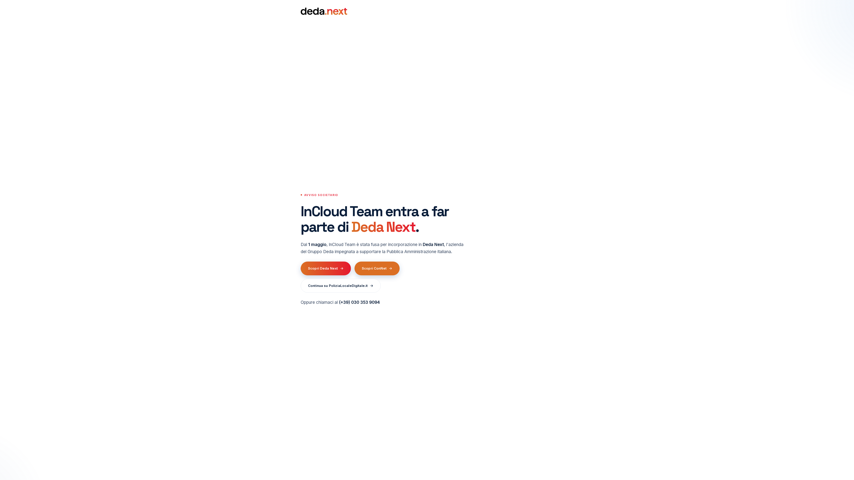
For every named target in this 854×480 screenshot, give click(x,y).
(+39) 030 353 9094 (359, 302)
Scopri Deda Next (323, 268)
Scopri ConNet (374, 268)
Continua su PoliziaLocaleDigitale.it (338, 286)
